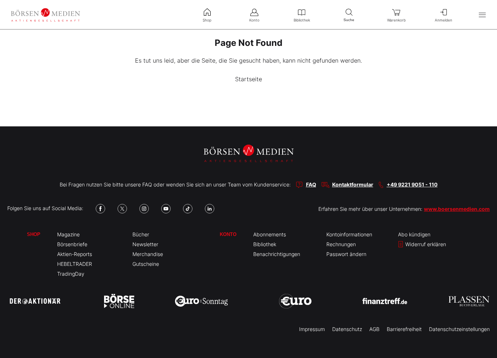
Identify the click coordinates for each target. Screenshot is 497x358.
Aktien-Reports (74, 254)
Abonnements (269, 234)
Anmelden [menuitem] (443, 20)
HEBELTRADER (74, 264)
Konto (228, 234)
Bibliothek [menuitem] (302, 20)
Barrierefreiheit (404, 329)
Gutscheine (145, 264)
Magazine (68, 234)
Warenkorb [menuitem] (396, 20)
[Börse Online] (119, 301)
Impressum (312, 329)
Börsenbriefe (72, 244)
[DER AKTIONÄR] (35, 301)
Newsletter (145, 244)
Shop (33, 234)
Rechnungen (341, 244)
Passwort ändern (346, 254)
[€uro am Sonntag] (201, 301)
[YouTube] (166, 208)
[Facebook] (100, 208)
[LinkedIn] (209, 208)
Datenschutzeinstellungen (459, 329)
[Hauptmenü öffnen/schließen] (482, 14)
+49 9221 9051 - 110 (412, 184)
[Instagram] (144, 208)
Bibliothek (264, 244)
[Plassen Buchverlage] (469, 301)
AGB (374, 329)
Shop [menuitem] (207, 20)
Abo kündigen (414, 234)
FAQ (311, 184)
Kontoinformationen (349, 234)
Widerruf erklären (425, 244)
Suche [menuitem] (348, 20)
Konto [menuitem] (254, 20)
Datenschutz (347, 329)
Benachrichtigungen (276, 254)
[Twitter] (122, 208)
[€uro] (295, 301)
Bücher (140, 234)
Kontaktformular (352, 184)
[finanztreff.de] (384, 301)
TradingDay (70, 274)
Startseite (248, 79)
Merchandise (147, 254)
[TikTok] (187, 208)
